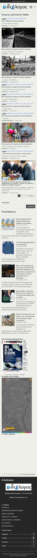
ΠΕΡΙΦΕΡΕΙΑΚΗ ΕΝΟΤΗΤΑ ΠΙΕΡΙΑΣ (12, 510)
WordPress (24, 555)
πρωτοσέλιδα (9, 374)
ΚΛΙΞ (4, 29)
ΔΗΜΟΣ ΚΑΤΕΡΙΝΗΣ (8, 514)
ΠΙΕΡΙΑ (4, 161)
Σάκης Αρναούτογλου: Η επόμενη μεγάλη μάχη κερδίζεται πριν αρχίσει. (24, 221)
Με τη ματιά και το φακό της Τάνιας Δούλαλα (16, 49)
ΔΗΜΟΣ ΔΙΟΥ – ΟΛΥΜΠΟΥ (9, 517)
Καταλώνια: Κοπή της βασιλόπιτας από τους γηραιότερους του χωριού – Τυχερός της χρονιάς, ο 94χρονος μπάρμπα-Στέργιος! (18, 183)
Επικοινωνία (5, 507)
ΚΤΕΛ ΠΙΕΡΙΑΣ (6, 523)
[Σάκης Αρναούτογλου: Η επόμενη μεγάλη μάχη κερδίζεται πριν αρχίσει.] (8, 224)
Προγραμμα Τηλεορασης (30, 474)
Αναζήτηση (5, 202)
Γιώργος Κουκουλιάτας (7, 120)
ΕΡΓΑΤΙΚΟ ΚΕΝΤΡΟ (7, 526)
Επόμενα (31, 196)
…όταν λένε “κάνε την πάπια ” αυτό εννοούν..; (17, 153)
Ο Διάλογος (5, 25)
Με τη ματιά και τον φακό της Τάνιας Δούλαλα (17, 116)
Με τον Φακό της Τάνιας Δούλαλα (13, 21)
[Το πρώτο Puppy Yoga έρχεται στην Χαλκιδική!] (8, 248)
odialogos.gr (15, 554)
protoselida (22, 374)
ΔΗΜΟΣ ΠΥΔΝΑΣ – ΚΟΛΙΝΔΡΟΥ (11, 520)
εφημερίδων (16, 374)
